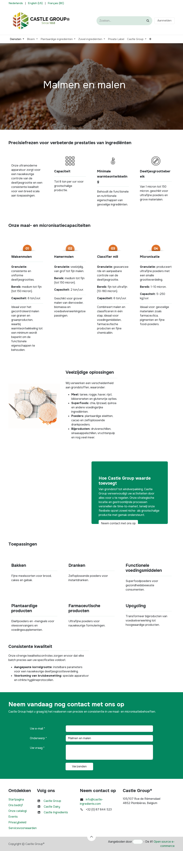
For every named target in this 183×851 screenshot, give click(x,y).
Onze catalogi (17, 811)
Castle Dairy (52, 806)
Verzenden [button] (79, 766)
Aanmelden (164, 20)
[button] (91, 836)
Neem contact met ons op (118, 523)
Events (13, 816)
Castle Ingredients (56, 812)
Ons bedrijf (15, 805)
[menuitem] (16, 3)
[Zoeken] (148, 20)
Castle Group (52, 801)
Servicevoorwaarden (22, 828)
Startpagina (16, 799)
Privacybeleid (17, 822)
